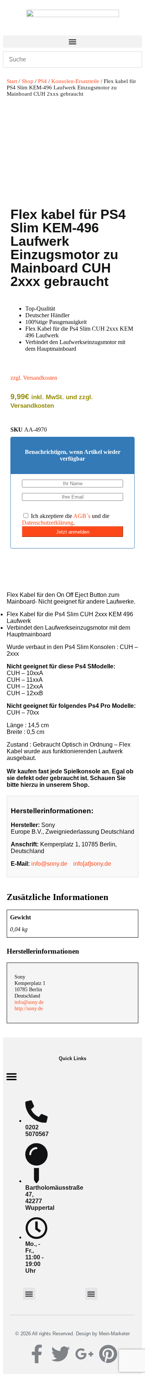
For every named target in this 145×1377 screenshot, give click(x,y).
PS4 (42, 81)
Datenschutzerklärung (47, 522)
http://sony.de (28, 1008)
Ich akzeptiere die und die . (65, 519)
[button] (72, 41)
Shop (27, 81)
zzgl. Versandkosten (33, 378)
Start (12, 81)
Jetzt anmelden (72, 532)
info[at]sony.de (92, 864)
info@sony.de (49, 864)
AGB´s (81, 516)
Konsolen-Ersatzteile (75, 81)
